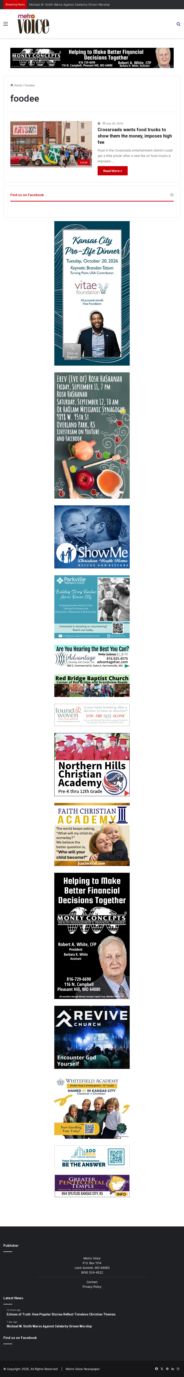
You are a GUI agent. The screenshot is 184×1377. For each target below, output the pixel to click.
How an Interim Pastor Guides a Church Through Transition (70, 4)
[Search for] (178, 25)
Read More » (112, 171)
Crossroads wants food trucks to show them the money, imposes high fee (135, 136)
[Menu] (5, 25)
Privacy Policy (92, 1286)
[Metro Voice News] (32, 23)
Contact (92, 1282)
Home (17, 85)
